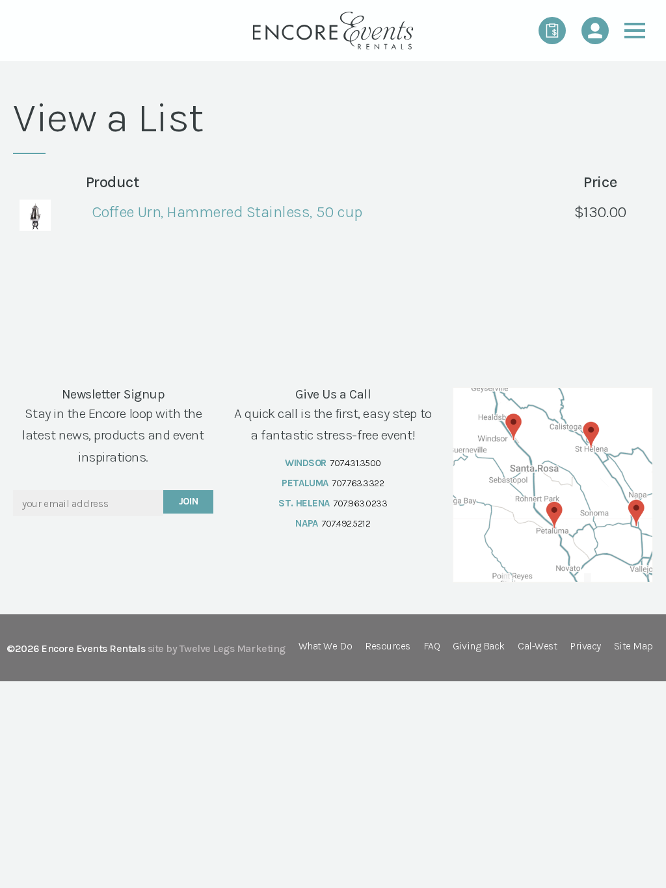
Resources (387, 646)
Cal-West (537, 646)
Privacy (585, 646)
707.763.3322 (358, 483)
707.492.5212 (345, 523)
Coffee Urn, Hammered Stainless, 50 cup (227, 212)
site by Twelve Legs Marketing (217, 648)
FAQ (431, 646)
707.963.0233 (360, 503)
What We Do (325, 646)
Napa (306, 523)
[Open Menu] (634, 30)
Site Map (633, 646)
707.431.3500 (355, 463)
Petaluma (305, 483)
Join (188, 501)
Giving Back (479, 646)
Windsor (305, 463)
